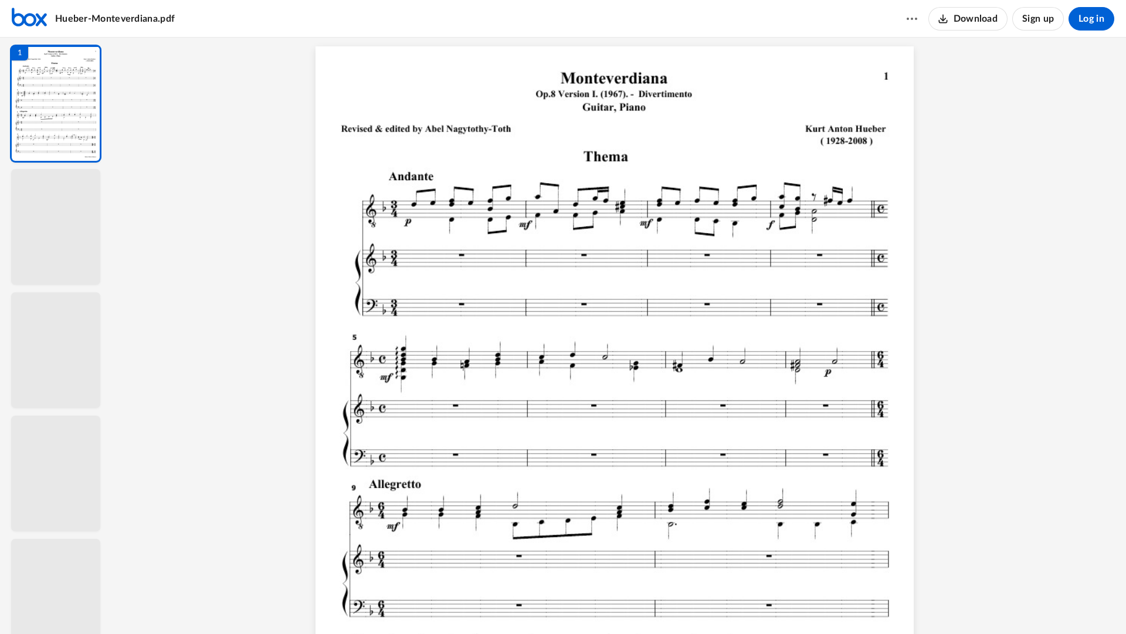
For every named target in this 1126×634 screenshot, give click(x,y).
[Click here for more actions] (912, 19)
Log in (1091, 18)
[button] (56, 103)
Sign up (1038, 18)
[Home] (29, 19)
